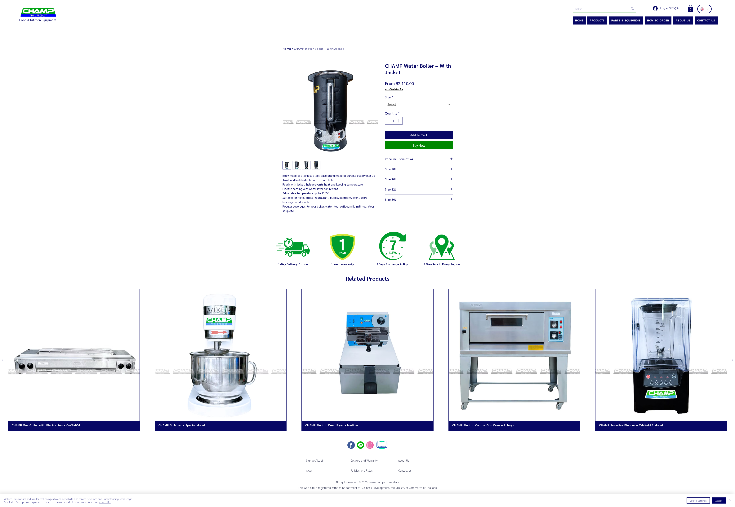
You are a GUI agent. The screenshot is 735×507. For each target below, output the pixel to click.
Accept (719, 500)
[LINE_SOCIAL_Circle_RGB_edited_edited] (360, 445)
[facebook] (351, 445)
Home (287, 49)
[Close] (730, 500)
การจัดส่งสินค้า (394, 89)
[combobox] (419, 104)
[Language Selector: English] (704, 9)
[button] (690, 8)
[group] (367, 360)
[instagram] (370, 445)
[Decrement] (388, 121)
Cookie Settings (698, 500)
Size (389, 97)
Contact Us (405, 470)
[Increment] (399, 121)
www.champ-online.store (384, 482)
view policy (105, 502)
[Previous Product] (2, 360)
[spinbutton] (393, 121)
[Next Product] (732, 360)
